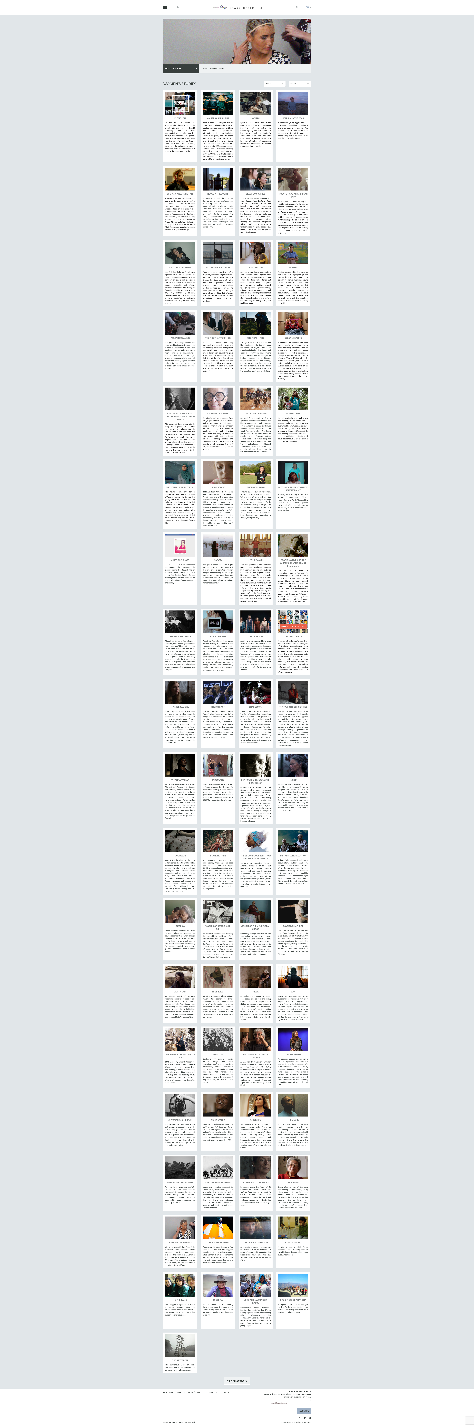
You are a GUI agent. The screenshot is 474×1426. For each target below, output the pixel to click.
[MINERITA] (218, 1286)
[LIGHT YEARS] (180, 978)
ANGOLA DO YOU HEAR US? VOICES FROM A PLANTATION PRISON (180, 416)
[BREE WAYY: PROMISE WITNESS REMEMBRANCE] (293, 473)
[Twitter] (305, 1418)
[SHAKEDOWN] (255, 693)
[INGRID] (293, 766)
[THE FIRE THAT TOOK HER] (218, 324)
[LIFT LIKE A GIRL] (255, 546)
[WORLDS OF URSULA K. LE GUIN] (218, 912)
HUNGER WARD (218, 487)
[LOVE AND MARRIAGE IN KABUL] (255, 1286)
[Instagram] (310, 1418)
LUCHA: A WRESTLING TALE (180, 194)
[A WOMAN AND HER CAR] (180, 1106)
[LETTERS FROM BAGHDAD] (218, 1168)
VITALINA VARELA (180, 780)
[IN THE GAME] (180, 1286)
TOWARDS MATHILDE (293, 926)
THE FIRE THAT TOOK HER (218, 338)
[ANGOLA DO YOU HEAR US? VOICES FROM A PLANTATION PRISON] (180, 400)
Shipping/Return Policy (197, 1392)
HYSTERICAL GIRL (180, 707)
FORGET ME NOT (218, 636)
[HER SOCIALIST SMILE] (180, 622)
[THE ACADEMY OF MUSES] (255, 1229)
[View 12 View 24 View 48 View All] (300, 84)
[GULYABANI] (180, 842)
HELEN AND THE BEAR (293, 118)
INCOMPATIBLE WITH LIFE (218, 267)
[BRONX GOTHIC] (218, 1106)
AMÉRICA (180, 926)
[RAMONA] (293, 254)
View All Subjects (237, 1381)
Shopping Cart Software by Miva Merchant (296, 1422)
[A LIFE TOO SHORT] (180, 546)
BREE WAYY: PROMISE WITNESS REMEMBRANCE (293, 488)
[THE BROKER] (218, 978)
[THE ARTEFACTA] (180, 1346)
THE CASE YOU (255, 636)
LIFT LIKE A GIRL (256, 560)
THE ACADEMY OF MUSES (255, 1242)
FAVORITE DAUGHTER (217, 413)
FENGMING (293, 1182)
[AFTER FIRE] (255, 1106)
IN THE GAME (180, 1300)
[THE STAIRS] (293, 1106)
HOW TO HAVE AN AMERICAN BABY (293, 195)
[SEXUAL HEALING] (293, 324)
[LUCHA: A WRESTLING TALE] (180, 180)
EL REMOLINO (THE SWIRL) (256, 1182)
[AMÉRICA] (180, 912)
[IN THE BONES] (293, 400)
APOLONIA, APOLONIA (180, 267)
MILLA (256, 992)
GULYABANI (180, 856)
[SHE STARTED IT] (293, 1040)
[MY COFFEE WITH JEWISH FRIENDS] (255, 1040)
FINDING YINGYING (256, 487)
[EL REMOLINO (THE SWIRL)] (255, 1168)
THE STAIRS (293, 1120)
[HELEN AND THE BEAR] (293, 104)
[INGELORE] (218, 1040)
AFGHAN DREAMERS (180, 338)
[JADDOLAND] (218, 766)
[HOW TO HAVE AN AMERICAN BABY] (293, 180)
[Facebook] (300, 1418)
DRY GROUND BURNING (256, 413)
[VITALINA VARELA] (180, 766)
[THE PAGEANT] (218, 693)
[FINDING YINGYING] (255, 473)
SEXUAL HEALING (293, 338)
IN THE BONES (293, 413)
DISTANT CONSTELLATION (293, 856)
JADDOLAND (218, 780)
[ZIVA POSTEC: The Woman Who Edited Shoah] (255, 766)
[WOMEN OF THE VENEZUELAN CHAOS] (255, 912)
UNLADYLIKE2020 (293, 636)
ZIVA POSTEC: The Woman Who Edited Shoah (256, 781)
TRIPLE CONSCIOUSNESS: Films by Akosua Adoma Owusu (256, 857)
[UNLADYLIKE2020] (293, 622)
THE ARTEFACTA (180, 1360)
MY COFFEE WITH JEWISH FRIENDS (255, 1055)
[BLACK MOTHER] (218, 842)
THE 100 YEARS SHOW (218, 1242)
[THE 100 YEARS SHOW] (218, 1229)
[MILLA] (255, 978)
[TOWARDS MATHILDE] (293, 912)
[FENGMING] (293, 1168)
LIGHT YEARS (180, 992)
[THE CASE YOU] (255, 622)
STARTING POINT (293, 1242)
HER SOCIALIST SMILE (180, 636)
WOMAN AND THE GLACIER (180, 1182)
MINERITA (218, 1300)
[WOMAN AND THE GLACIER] (180, 1168)
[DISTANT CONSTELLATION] (293, 842)
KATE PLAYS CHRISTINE (180, 1242)
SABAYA (218, 560)
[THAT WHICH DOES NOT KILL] (293, 693)
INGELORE (218, 1054)
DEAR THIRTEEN (255, 267)
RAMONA (293, 267)
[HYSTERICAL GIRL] (180, 693)
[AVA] (293, 978)
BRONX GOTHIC (217, 1120)
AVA (293, 992)
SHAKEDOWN (255, 707)
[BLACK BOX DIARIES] (255, 180)
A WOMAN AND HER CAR (180, 1120)
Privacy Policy (214, 1392)
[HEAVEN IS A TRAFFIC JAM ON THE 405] (180, 1040)
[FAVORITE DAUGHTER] (218, 400)
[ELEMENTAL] (180, 104)
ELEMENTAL (180, 118)
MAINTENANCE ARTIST (218, 118)
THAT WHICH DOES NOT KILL (293, 707)
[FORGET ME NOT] (218, 622)
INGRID (293, 780)
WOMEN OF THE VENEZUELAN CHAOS (255, 927)
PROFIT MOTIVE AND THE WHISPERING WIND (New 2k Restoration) (293, 563)
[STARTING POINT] (293, 1229)
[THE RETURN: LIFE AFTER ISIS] (180, 473)
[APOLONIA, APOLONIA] (180, 254)
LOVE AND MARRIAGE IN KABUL (255, 1301)
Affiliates (226, 1392)
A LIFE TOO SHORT (180, 560)
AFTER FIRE (255, 1120)
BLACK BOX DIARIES (255, 194)
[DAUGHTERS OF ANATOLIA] (293, 1286)
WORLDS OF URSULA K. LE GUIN (217, 927)
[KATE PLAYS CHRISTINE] (180, 1229)
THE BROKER (218, 992)
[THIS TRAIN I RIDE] (255, 324)
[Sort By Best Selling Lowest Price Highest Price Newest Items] (275, 84)
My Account (168, 1392)
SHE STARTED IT (293, 1054)
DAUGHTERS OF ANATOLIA (293, 1300)
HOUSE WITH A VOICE (217, 194)
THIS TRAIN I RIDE (255, 338)
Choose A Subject (174, 69)
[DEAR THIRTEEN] (255, 254)
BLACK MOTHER (218, 856)
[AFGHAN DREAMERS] (180, 324)
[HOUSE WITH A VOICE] (218, 180)
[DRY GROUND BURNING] (255, 400)
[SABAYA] (218, 546)
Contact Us (180, 1392)
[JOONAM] (255, 104)
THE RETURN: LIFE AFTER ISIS (180, 487)
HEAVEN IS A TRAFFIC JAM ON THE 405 (180, 1055)
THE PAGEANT (218, 707)
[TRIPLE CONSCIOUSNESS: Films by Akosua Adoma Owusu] (255, 842)
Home (205, 68)
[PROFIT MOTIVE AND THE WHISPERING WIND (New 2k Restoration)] (293, 546)
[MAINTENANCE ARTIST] (218, 104)
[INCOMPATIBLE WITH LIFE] (218, 254)
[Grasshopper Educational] (237, 7)
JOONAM (255, 118)
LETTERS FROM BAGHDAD (217, 1182)
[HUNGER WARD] (218, 473)
